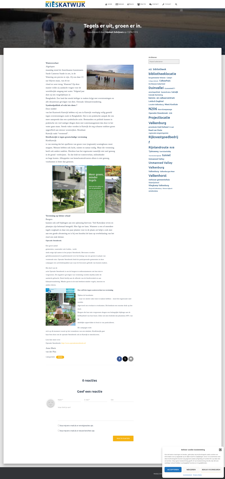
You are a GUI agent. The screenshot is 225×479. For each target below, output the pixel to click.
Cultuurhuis (165, 80)
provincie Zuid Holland (159, 127)
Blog (132, 4)
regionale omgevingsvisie (158, 133)
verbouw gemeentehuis (159, 180)
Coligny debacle (153, 81)
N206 (153, 109)
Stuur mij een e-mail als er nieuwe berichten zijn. (77, 431)
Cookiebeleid (187, 474)
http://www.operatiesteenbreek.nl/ (73, 343)
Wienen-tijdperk (167, 188)
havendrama (166, 92)
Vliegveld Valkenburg (155, 188)
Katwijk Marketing (156, 95)
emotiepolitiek (154, 92)
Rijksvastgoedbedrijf (163, 139)
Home (110, 4)
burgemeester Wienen (157, 78)
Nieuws (121, 4)
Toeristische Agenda (155, 155)
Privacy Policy (197, 474)
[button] (220, 450)
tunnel (166, 155)
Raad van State (155, 130)
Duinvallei (156, 88)
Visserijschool (154, 183)
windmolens (153, 191)
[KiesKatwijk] (65, 4)
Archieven (153, 57)
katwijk (175, 92)
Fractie (143, 4)
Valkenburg (154, 171)
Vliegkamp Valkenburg (159, 185)
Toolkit (168, 4)
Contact (155, 4)
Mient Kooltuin (171, 104)
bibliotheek (159, 69)
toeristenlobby (165, 151)
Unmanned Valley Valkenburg (160, 165)
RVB (172, 147)
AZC (150, 69)
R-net (171, 127)
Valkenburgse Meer (167, 171)
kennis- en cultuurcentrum (162, 98)
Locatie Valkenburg (156, 104)
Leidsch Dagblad (156, 101)
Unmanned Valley (156, 159)
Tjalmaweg (154, 151)
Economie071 (170, 88)
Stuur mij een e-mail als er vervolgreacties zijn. (76, 426)
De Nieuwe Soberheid (157, 84)
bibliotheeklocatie (162, 74)
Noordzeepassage (165, 109)
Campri (169, 78)
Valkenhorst (158, 175)
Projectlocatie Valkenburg (159, 120)
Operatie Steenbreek (158, 113)
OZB (170, 113)
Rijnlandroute (159, 147)
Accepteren (173, 470)
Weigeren (191, 470)
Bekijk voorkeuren (211, 470)
